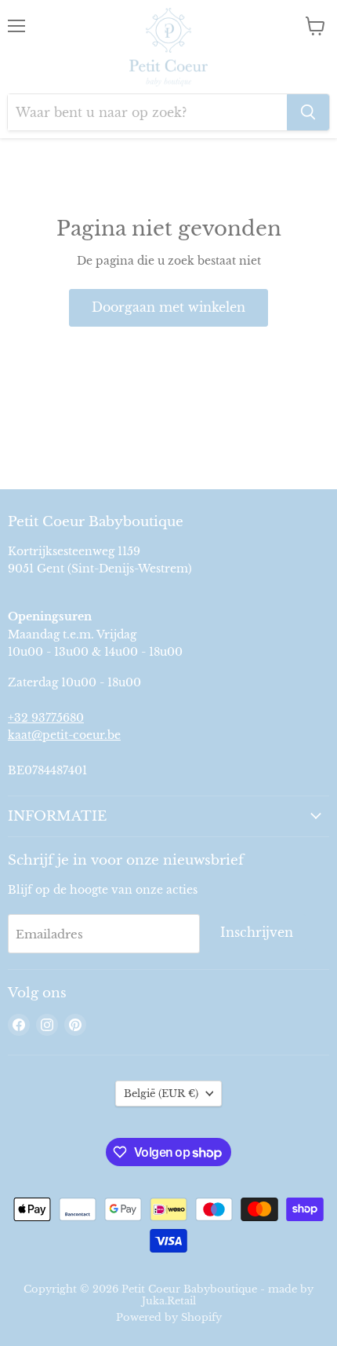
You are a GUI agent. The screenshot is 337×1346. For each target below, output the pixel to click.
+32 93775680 (46, 718)
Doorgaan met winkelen (168, 307)
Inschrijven (256, 932)
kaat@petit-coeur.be (64, 735)
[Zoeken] (308, 112)
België (161, 1093)
